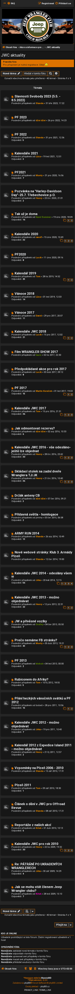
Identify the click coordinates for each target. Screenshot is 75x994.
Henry (39, 198)
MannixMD (46, 978)
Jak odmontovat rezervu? (35, 428)
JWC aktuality (13, 55)
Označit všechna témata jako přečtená (24, 78)
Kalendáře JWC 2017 (30, 408)
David (39, 315)
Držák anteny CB (27, 495)
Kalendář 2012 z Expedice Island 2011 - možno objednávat (41, 747)
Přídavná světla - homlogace (36, 514)
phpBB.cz (45, 986)
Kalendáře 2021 (26, 153)
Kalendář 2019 (25, 273)
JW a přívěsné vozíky (31, 621)
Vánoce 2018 (24, 294)
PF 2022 (21, 134)
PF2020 (20, 254)
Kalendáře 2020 (26, 234)
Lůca (38, 156)
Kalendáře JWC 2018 (30, 331)
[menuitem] (11, 3)
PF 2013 (21, 660)
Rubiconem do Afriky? (31, 679)
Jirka (38, 580)
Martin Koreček (44, 391)
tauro (38, 355)
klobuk (39, 663)
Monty (39, 175)
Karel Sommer (43, 217)
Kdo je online (9, 933)
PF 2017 (21, 388)
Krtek (38, 828)
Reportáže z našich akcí (33, 825)
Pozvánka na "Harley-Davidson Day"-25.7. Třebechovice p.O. (36, 193)
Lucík (39, 257)
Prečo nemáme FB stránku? (36, 640)
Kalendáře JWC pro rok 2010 (36, 844)
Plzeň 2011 (23, 785)
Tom (38, 276)
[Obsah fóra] (37, 26)
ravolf (39, 237)
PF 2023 (21, 117)
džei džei (41, 120)
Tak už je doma (26, 214)
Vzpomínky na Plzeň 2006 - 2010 (39, 768)
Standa (39, 103)
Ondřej (39, 624)
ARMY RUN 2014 (27, 533)
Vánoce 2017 (24, 312)
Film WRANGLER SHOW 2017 (36, 352)
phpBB (27, 983)
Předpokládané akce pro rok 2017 (40, 369)
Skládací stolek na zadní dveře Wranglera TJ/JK (36, 473)
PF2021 (20, 172)
